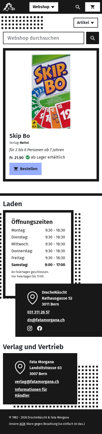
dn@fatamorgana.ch (46, 320)
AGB (22, 424)
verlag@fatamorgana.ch (37, 381)
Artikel (83, 22)
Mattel (24, 143)
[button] (45, 157)
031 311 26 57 (38, 312)
